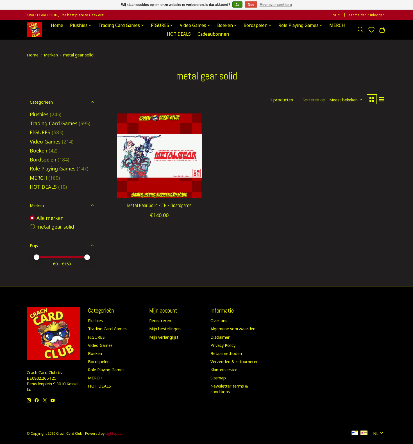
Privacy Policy (222, 345)
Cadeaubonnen (213, 34)
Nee (251, 5)
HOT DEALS (179, 34)
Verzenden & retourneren (234, 361)
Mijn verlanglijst (163, 337)
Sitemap (218, 378)
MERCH (337, 25)
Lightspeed (114, 433)
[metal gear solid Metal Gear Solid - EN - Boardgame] (159, 155)
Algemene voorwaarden (232, 328)
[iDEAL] (363, 433)
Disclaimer (220, 337)
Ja (237, 5)
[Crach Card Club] (34, 29)
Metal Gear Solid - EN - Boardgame (159, 205)
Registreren (160, 320)
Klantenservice (223, 369)
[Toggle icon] (361, 30)
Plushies (39, 114)
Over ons (218, 320)
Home (57, 25)
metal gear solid (55, 226)
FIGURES (40, 132)
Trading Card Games (53, 123)
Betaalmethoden (226, 353)
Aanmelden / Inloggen (366, 15)
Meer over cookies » (276, 5)
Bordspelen (43, 159)
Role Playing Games (52, 168)
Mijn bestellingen (165, 328)
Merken (51, 55)
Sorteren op (314, 100)
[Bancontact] (354, 433)
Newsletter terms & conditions (229, 388)
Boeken (38, 150)
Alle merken (50, 218)
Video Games (45, 141)
